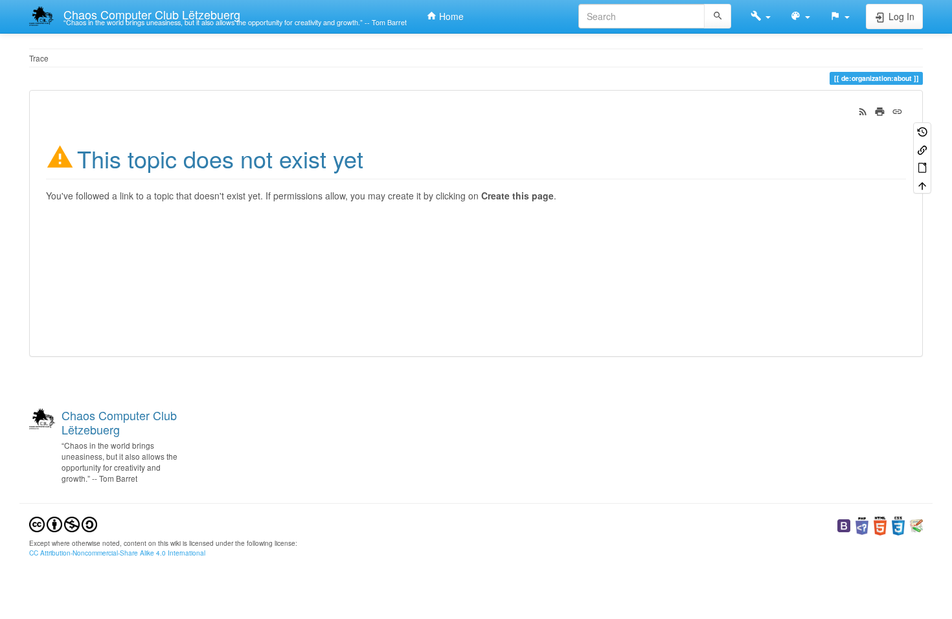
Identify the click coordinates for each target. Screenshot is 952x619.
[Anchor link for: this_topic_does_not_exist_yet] (375, 157)
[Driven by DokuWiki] (916, 524)
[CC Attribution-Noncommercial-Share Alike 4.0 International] (63, 522)
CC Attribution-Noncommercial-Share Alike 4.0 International (117, 552)
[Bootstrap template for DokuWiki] (843, 524)
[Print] (879, 110)
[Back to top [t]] (922, 184)
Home (450, 16)
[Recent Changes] (862, 110)
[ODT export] (922, 167)
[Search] (718, 16)
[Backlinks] (922, 149)
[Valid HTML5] (880, 524)
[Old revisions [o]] (922, 131)
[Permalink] (897, 110)
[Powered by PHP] (862, 524)
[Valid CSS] (898, 524)
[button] (760, 16)
